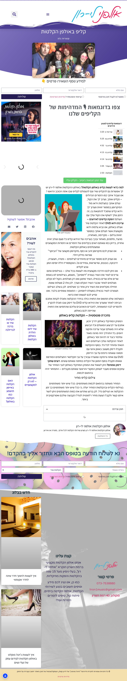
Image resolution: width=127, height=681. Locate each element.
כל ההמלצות (103, 436)
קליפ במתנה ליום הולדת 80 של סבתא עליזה (108, 139)
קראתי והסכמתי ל (66, 97)
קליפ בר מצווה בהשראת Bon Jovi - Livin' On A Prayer (108, 145)
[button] (48, 14)
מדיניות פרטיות (63, 677)
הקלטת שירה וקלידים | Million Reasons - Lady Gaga (108, 173)
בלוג (59, 38)
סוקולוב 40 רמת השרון (106, 595)
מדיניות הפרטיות (57, 97)
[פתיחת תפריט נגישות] (5, 676)
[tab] (111, 131)
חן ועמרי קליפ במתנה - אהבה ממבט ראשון (108, 166)
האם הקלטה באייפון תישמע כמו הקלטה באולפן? (10, 391)
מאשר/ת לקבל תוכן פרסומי (111, 97)
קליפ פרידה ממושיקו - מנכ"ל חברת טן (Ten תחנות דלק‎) (108, 159)
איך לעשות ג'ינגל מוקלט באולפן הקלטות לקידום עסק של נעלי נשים (21, 658)
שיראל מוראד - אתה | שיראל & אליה (108, 132)
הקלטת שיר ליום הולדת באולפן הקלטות (32, 332)
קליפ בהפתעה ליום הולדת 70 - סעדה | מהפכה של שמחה (108, 152)
